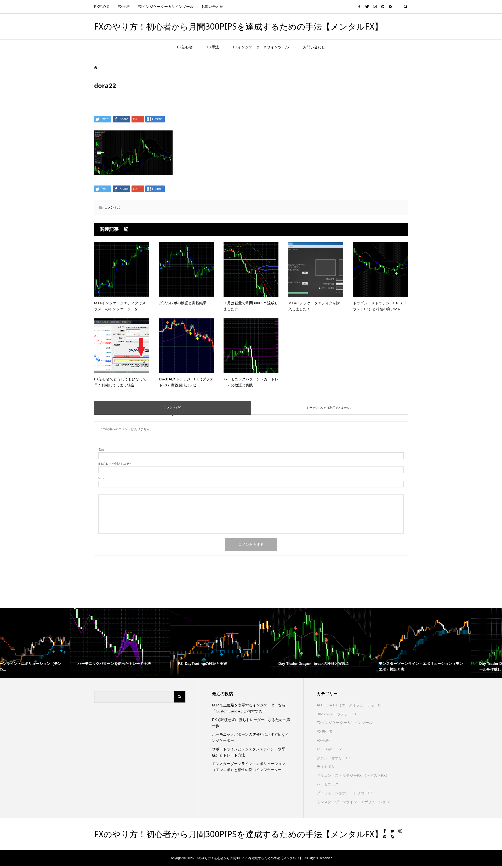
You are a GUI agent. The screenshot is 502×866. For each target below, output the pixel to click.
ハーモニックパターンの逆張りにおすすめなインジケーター (250, 737)
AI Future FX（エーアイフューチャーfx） (351, 705)
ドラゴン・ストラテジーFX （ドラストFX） (353, 775)
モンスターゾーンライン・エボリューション (353, 802)
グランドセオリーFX (334, 758)
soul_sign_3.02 (329, 749)
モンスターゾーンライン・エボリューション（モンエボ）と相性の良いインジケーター (248, 767)
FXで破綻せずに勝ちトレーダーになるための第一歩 (251, 723)
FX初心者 (102, 6)
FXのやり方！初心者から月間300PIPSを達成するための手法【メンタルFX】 (238, 26)
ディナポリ (326, 766)
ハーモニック (328, 784)
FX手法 (124, 6)
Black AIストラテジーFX (336, 714)
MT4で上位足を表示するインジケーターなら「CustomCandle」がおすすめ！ (249, 708)
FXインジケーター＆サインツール (165, 6)
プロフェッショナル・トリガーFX (345, 793)
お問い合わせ (212, 6)
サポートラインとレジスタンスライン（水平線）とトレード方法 (248, 752)
